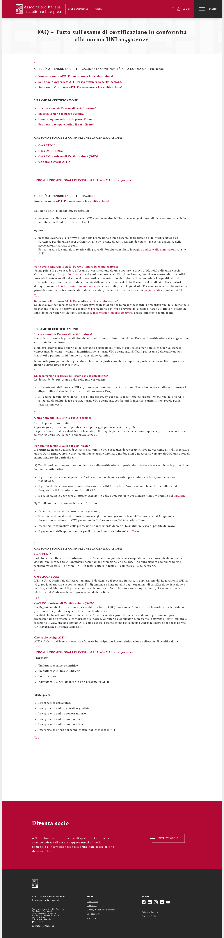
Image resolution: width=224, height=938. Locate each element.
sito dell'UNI (67, 391)
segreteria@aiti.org (43, 926)
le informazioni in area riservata (79, 286)
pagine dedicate (154, 290)
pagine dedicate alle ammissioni (154, 250)
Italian (99, 9)
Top (36, 261)
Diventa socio (168, 838)
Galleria (91, 918)
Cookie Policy (150, 916)
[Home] (36, 9)
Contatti (91, 906)
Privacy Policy (150, 912)
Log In (187, 9)
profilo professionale (67, 274)
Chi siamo (92, 902)
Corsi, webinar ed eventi (101, 910)
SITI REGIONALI (78, 9)
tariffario (179, 496)
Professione (94, 914)
